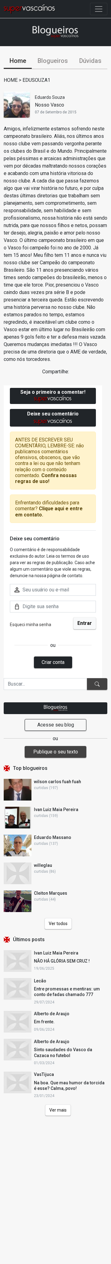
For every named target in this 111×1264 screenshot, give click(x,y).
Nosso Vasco (49, 105)
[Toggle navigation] (98, 9)
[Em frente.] (17, 1022)
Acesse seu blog (55, 725)
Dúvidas (90, 60)
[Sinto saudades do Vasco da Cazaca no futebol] (17, 1052)
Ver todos (58, 923)
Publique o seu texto (55, 752)
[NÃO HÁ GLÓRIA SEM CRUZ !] (17, 961)
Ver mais (58, 1110)
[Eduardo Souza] (17, 104)
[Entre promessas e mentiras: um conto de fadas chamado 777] (17, 991)
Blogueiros (53, 60)
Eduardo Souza (50, 97)
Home (18, 60)
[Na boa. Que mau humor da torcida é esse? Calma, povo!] (17, 1085)
